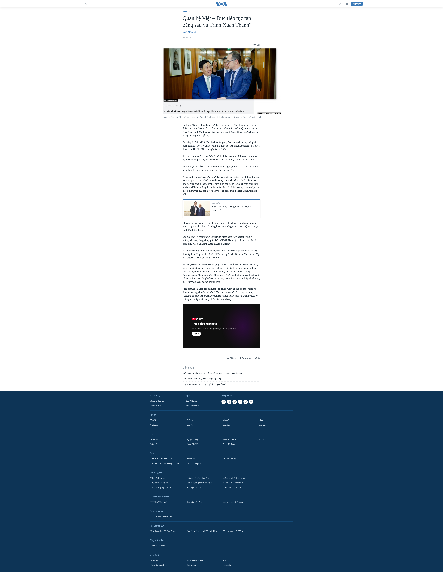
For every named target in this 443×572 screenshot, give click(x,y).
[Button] (255, 45)
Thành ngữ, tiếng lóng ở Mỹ (198, 478)
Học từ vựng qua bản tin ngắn (199, 482)
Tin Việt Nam (191, 401)
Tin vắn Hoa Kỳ (229, 458)
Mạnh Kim (155, 439)
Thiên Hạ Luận (229, 444)
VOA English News (158, 565)
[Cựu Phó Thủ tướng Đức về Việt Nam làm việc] (197, 208)
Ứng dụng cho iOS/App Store (162, 531)
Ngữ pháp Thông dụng (159, 482)
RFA (225, 560)
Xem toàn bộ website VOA (161, 516)
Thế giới (154, 425)
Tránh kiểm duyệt (157, 545)
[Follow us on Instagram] (240, 402)
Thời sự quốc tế (192, 405)
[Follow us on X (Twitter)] (229, 402)
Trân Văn (263, 439)
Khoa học (263, 420)
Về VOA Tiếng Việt (158, 502)
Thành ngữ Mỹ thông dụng (234, 478)
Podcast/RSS (155, 405)
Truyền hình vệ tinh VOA (161, 458)
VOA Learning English (232, 487)
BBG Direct (155, 560)
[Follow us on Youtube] (234, 402)
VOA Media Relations (196, 560)
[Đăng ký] (251, 402)
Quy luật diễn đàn (194, 502)
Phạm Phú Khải (229, 439)
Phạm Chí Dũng (193, 444)
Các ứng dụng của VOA (233, 531)
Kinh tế (226, 420)
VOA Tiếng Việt (190, 32)
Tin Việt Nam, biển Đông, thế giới (164, 463)
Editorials (227, 565)
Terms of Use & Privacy (233, 502)
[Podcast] (245, 402)
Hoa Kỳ (190, 425)
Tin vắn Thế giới (194, 463)
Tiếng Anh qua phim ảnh (160, 487)
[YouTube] (347, 4)
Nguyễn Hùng (192, 439)
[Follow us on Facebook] (224, 402)
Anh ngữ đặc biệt (194, 487)
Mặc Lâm (154, 444)
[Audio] (339, 4)
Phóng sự (190, 458)
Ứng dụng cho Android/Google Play (202, 531)
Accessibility (192, 565)
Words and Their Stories (233, 482)
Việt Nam (186, 11)
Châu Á (190, 420)
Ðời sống (226, 425)
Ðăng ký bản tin (157, 401)
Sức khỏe (263, 425)
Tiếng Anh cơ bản (157, 478)
